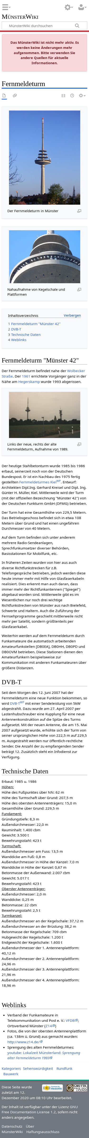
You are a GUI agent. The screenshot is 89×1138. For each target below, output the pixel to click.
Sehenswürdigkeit (38, 1068)
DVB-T (17, 703)
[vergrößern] (79, 210)
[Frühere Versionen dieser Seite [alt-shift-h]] (72, 96)
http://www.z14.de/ (23, 1041)
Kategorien (11, 1068)
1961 (26, 376)
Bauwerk (10, 1073)
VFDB (70, 1020)
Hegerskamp (29, 381)
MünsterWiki (20, 16)
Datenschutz (12, 1126)
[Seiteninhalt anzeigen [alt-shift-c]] (4, 96)
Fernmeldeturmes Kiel (40, 482)
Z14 (49, 1025)
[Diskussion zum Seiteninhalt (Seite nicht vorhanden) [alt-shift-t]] (15, 96)
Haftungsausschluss (42, 1131)
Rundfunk (64, 1068)
